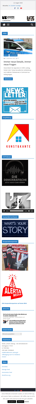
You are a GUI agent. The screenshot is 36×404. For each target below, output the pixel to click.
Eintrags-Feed (6, 369)
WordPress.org (6, 375)
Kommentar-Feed (7, 372)
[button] (18, 200)
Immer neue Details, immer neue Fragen (17, 63)
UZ (18, 58)
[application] (18, 201)
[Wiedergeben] (4, 211)
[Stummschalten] (29, 211)
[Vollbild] (32, 211)
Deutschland (13, 55)
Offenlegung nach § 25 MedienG (11, 354)
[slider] (16, 210)
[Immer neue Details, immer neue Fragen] (18, 46)
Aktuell (6, 55)
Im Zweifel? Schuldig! (15, 5)
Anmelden (5, 366)
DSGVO (4, 357)
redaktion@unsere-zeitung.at (10, 352)
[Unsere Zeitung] (18, 16)
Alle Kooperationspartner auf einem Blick (14, 303)
